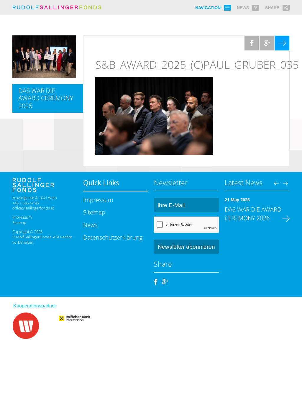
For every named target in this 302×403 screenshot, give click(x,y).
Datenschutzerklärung (112, 237)
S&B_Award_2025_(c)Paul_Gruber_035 (197, 64)
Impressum (22, 217)
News (90, 225)
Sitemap (19, 222)
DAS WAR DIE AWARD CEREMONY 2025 (45, 98)
